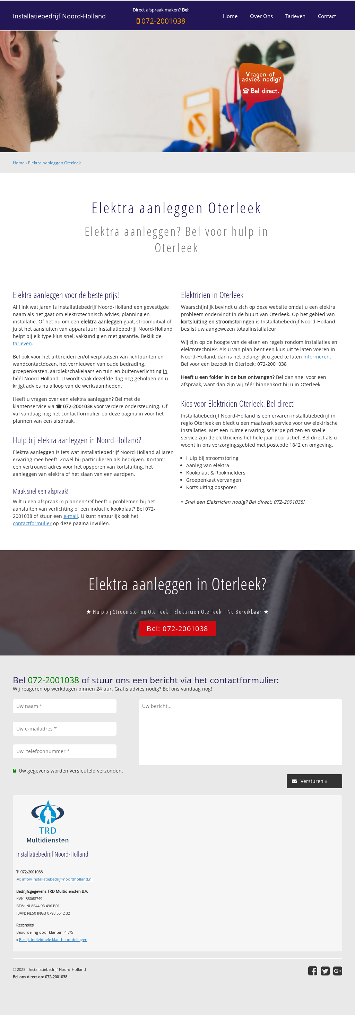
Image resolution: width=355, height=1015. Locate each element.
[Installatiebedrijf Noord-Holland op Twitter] (325, 971)
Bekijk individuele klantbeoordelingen (53, 939)
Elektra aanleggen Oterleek (54, 163)
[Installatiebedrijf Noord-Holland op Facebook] (312, 971)
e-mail (70, 516)
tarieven (22, 343)
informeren (316, 356)
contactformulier (32, 523)
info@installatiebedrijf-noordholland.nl (57, 879)
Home (19, 163)
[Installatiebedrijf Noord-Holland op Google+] (337, 971)
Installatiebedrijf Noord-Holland (59, 16)
